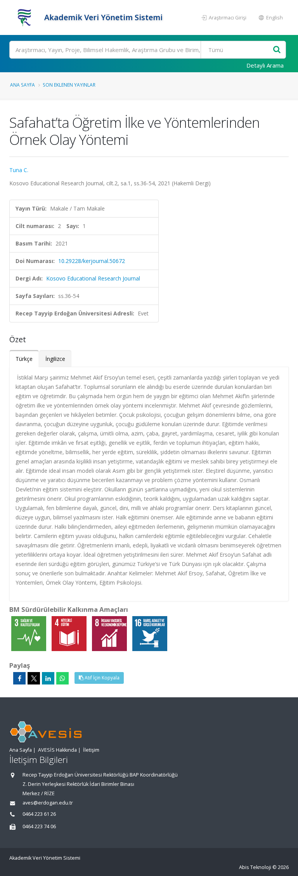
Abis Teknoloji (255, 867)
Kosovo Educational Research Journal (93, 278)
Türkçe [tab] (24, 358)
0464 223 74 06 (39, 826)
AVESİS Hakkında (57, 750)
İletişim (91, 750)
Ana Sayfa (22, 85)
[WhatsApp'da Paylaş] (62, 678)
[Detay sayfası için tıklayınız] (29, 633)
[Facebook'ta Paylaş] (19, 678)
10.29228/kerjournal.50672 (91, 261)
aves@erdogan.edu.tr (48, 802)
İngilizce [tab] (55, 358)
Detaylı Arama (265, 65)
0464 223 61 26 (39, 814)
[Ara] (277, 50)
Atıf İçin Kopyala (101, 677)
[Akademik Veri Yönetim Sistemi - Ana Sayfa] (25, 17)
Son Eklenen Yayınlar (69, 85)
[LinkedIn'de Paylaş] (48, 678)
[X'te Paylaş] (34, 678)
